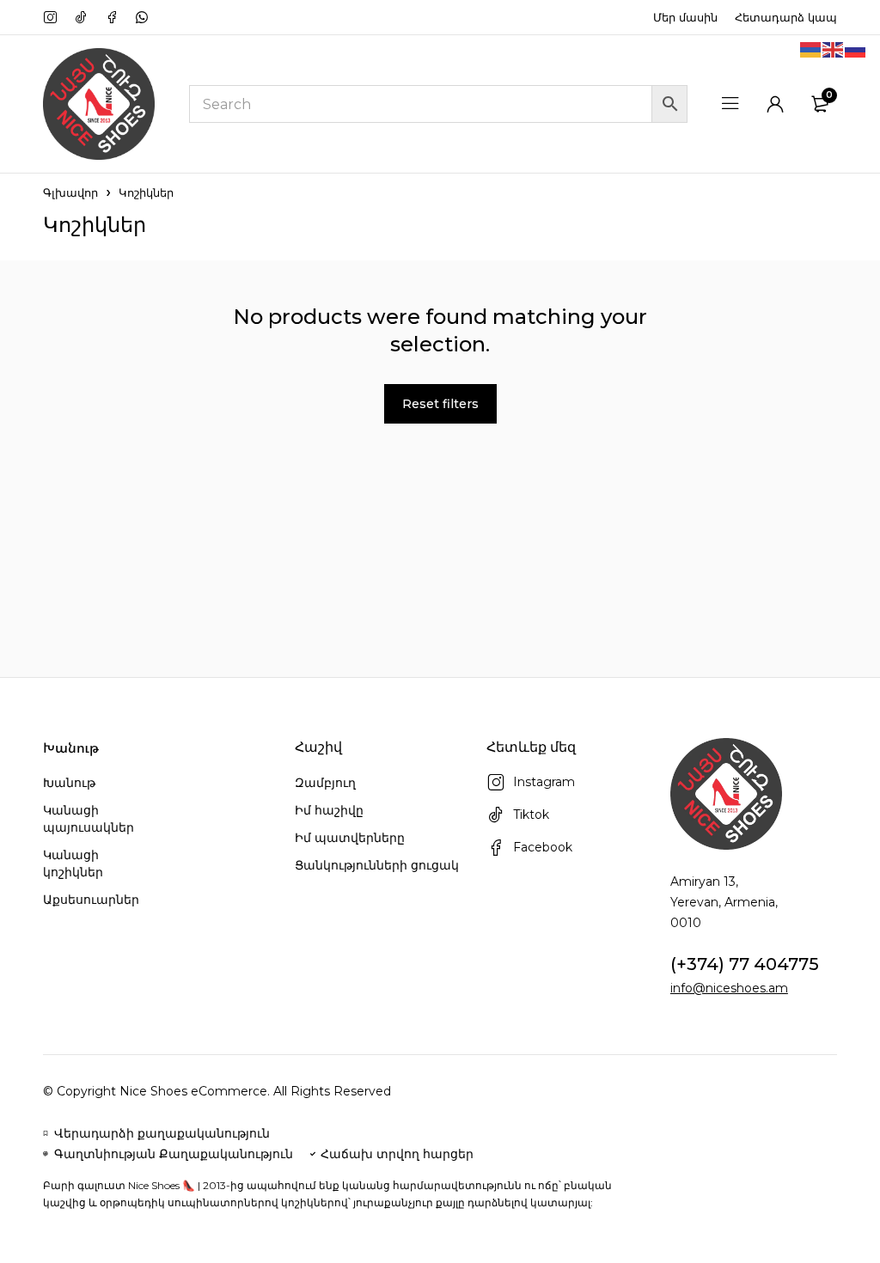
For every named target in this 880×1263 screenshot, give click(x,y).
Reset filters (440, 404)
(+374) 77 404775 (744, 964)
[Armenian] (811, 49)
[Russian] (856, 49)
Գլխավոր (70, 192)
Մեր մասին (685, 17)
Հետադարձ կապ (786, 17)
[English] (833, 49)
